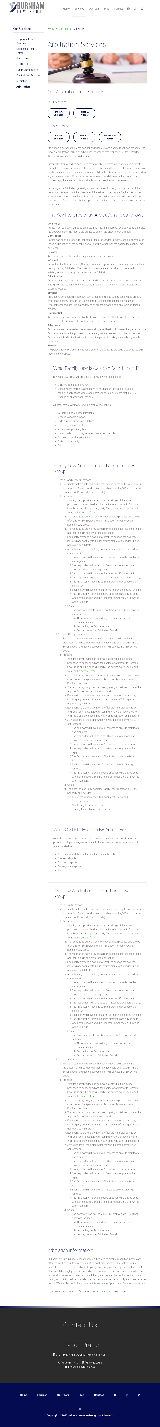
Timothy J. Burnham (58, 113)
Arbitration (23, 86)
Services (79, 8)
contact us (104, 1291)
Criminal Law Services (28, 75)
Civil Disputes (23, 64)
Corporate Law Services (24, 41)
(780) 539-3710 (69, 1362)
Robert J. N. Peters (110, 137)
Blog (106, 8)
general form (88, 512)
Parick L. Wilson (84, 113)
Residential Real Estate (25, 50)
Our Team (94, 8)
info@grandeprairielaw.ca (81, 1366)
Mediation (21, 81)
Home (66, 8)
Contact (118, 8)
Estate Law (22, 58)
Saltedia (107, 1415)
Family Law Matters (27, 69)
